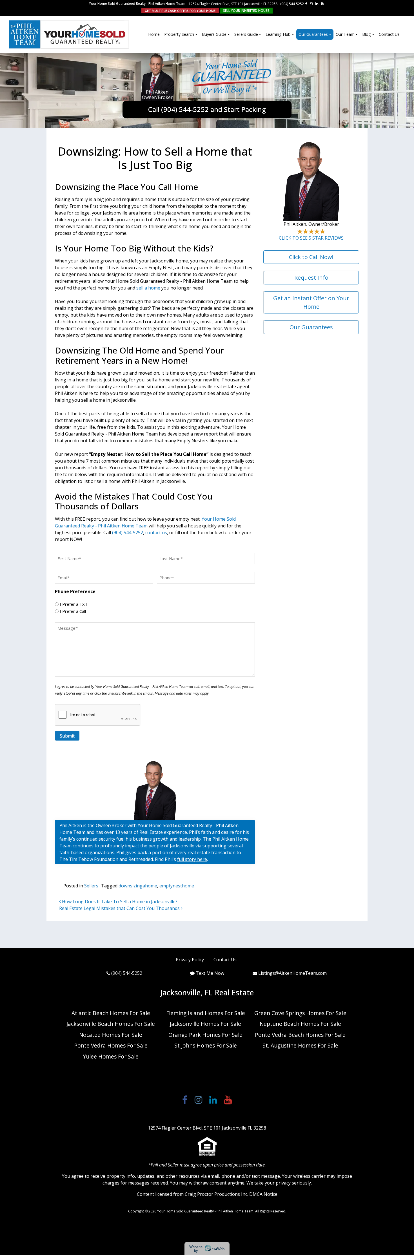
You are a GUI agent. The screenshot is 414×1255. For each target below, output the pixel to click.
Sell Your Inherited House (246, 10)
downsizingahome (138, 886)
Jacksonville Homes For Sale (205, 1024)
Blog (366, 34)
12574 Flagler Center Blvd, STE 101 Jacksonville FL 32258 (233, 3)
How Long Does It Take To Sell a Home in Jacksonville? (119, 901)
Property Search (179, 34)
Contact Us (389, 34)
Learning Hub (278, 34)
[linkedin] (316, 3)
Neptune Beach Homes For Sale (300, 1024)
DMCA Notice (263, 1194)
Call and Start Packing (207, 109)
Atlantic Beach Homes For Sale (111, 1013)
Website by (206, 1248)
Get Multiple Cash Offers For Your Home (180, 10)
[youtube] (322, 3)
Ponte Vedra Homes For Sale (111, 1045)
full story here (192, 859)
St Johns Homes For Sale (205, 1045)
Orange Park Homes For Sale (205, 1035)
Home (154, 34)
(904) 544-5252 (292, 3)
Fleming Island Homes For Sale (205, 1013)
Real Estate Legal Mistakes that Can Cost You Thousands (120, 908)
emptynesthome (176, 886)
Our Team (345, 34)
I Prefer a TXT (74, 604)
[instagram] (311, 3)
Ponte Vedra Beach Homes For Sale (300, 1035)
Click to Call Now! (311, 257)
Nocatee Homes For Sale (110, 1035)
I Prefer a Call (73, 611)
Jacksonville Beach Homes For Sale (110, 1024)
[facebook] (306, 3)
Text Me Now (210, 973)
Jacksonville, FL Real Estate (207, 992)
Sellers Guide (246, 34)
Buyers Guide (214, 34)
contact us (156, 532)
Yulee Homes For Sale (111, 1056)
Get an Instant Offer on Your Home (311, 302)
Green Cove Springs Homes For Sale (300, 1013)
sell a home (148, 288)
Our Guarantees (313, 34)
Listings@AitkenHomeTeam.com (292, 973)
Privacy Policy (190, 959)
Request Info (311, 277)
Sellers (91, 886)
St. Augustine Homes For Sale (300, 1045)
